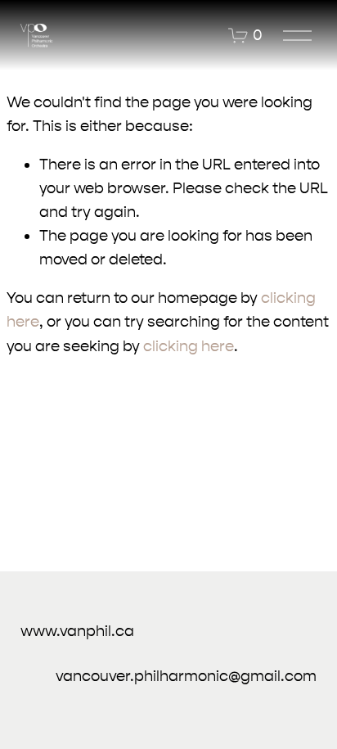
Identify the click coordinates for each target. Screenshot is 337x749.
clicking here (188, 346)
